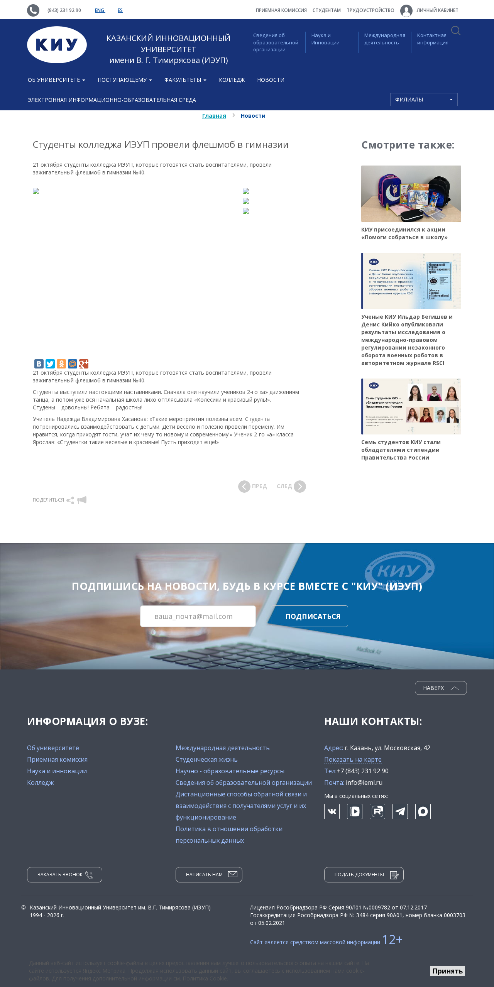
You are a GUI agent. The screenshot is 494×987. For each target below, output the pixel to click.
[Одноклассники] (61, 363)
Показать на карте (353, 759)
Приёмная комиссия (281, 10)
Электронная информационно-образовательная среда (112, 99)
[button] (71, 500)
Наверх (434, 687)
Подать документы (359, 874)
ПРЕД (258, 486)
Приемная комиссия (57, 759)
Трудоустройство (370, 10)
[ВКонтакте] (39, 363)
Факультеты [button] (183, 79)
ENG (100, 10)
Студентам (327, 10)
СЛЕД (285, 486)
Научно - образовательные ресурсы (230, 771)
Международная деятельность (384, 39)
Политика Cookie (205, 978)
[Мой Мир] (72, 363)
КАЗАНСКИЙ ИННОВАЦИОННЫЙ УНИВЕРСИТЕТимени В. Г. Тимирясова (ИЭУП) (169, 49)
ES (120, 10)
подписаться (313, 616)
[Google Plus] (83, 363)
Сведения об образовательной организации (275, 42)
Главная (214, 115)
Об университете (53, 748)
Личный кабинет (437, 10)
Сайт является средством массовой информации (326, 942)
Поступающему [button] (123, 79)
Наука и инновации (57, 771)
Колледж (232, 79)
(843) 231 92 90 (64, 10)
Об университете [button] (54, 79)
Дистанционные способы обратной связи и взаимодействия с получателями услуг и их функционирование (241, 805)
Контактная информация (432, 39)
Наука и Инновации (325, 39)
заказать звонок (60, 874)
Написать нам (204, 874)
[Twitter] (50, 363)
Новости (270, 79)
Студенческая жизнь (207, 759)
